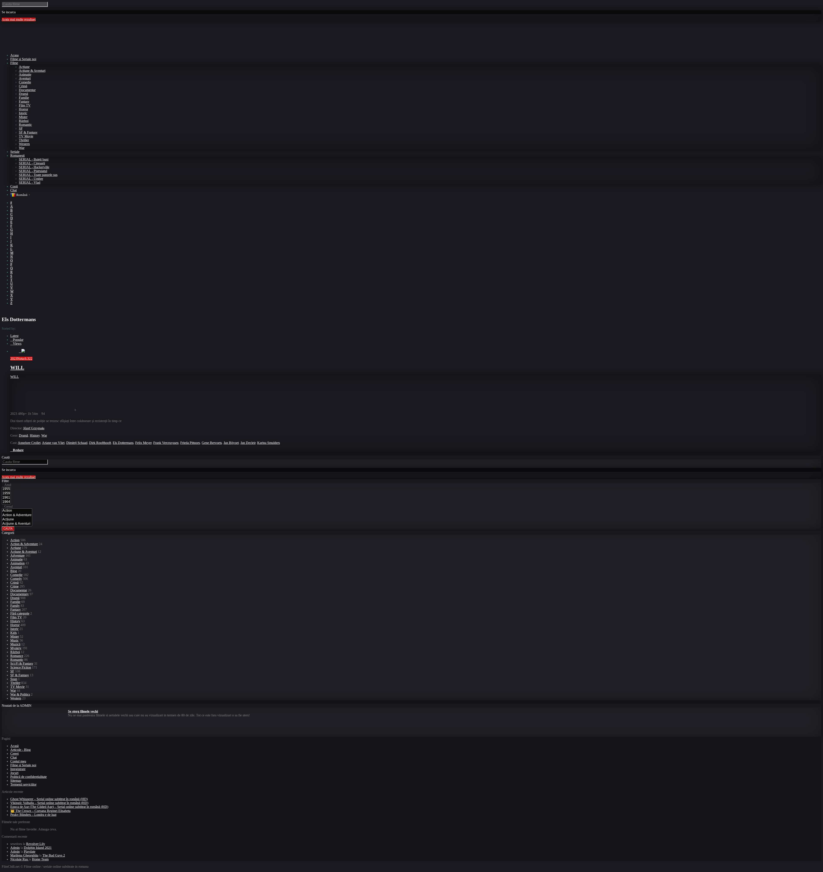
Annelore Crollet (29, 443)
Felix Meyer (143, 443)
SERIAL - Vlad (29, 182)
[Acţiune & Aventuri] (17, 524)
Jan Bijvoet (231, 443)
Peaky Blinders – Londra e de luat (33, 814)
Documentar (27, 90)
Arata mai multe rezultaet (19, 19)
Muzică (15, 644)
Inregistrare (18, 769)
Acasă (14, 746)
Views (17, 343)
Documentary (19, 594)
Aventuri (25, 78)
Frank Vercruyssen (166, 443)
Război (24, 121)
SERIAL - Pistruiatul (33, 171)
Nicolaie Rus (19, 859)
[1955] (6, 489)
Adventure (17, 555)
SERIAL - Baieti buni (33, 159)
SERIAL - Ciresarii (32, 163)
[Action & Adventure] (17, 515)
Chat (13, 757)
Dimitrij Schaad (76, 443)
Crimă (23, 86)
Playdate (29, 851)
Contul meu (18, 761)
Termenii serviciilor (23, 784)
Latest (14, 336)
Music (14, 640)
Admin (15, 847)
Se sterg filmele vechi (83, 711)
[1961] (6, 498)
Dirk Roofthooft (100, 443)
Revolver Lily (35, 844)
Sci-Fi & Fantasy (21, 663)
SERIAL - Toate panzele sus (38, 175)
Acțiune (24, 67)
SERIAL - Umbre (31, 178)
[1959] (6, 493)
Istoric (23, 113)
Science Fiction (20, 667)
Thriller (24, 140)
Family (15, 605)
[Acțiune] (17, 519)
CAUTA (8, 528)
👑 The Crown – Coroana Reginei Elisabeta (40, 811)
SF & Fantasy (28, 132)
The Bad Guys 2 (53, 855)
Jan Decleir (247, 443)
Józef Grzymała (33, 428)
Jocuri (14, 773)
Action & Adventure (24, 544)
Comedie (25, 82)
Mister (23, 117)
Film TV (25, 105)
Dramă (23, 94)
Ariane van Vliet (53, 443)
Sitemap (15, 780)
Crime (14, 586)
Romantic (25, 124)
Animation (17, 563)
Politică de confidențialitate (28, 777)
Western (24, 144)
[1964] (6, 502)
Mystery (15, 648)
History (35, 435)
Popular (18, 339)
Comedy (16, 578)
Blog (13, 571)
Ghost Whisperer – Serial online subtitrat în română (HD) (49, 799)
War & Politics (20, 694)
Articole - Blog (20, 750)
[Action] (17, 511)
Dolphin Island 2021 (38, 847)
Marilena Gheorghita (24, 855)
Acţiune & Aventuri (32, 70)
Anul (7, 485)
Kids (13, 632)
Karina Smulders (268, 443)
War (21, 148)
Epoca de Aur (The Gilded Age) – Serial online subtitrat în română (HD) (59, 807)
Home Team (40, 859)
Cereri (14, 753)
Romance (16, 656)
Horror (23, 109)
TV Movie (26, 136)
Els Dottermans (123, 443)
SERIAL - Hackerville (34, 167)
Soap (13, 679)
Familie (24, 97)
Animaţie (25, 74)
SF (21, 128)
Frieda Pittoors (190, 443)
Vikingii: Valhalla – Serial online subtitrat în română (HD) (49, 803)
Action (15, 540)
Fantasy (24, 101)
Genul (8, 506)
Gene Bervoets (212, 443)
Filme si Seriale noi (23, 765)
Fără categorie (19, 613)
